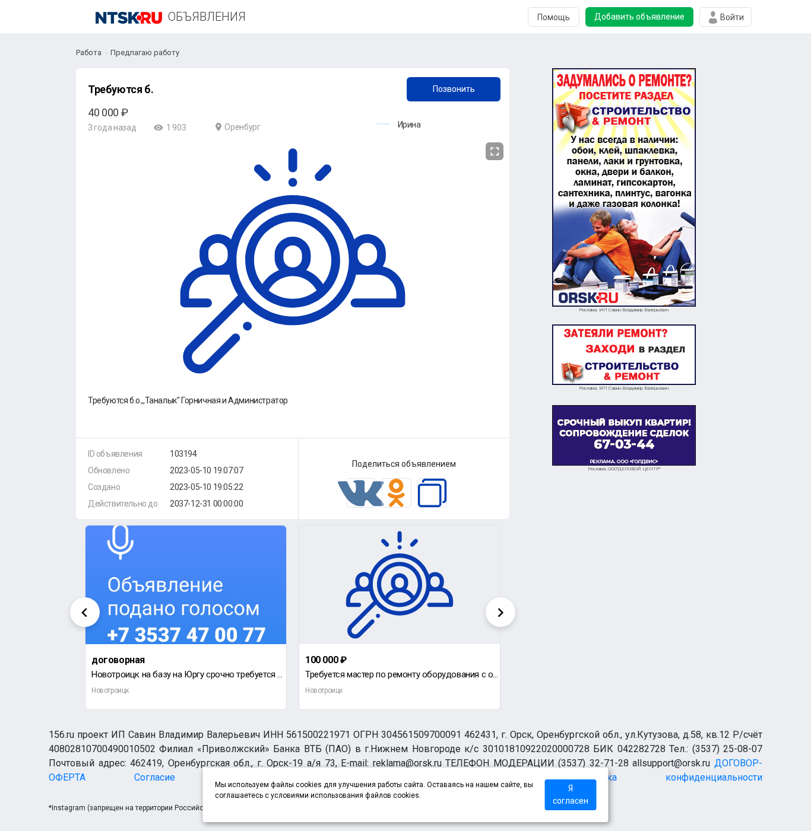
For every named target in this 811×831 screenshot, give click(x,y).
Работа (89, 52)
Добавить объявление (639, 16)
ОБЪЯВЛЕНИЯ (207, 16)
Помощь (553, 17)
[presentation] (85, 612)
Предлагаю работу (144, 52)
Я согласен (570, 794)
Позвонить (454, 89)
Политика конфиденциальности (668, 777)
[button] (492, 151)
